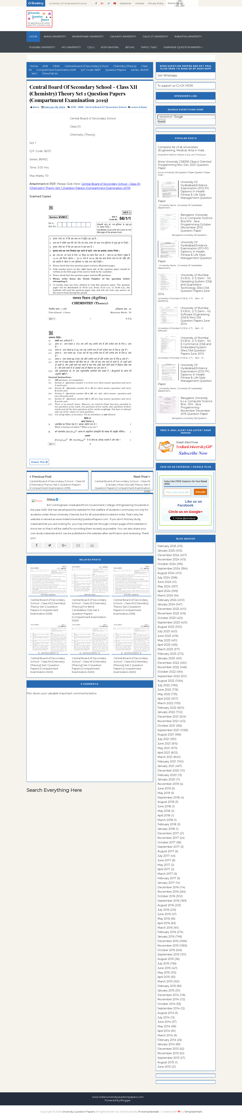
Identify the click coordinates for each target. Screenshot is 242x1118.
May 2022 (163, 694)
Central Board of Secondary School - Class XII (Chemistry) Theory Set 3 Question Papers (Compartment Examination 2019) (47, 606)
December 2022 (168, 663)
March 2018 (165, 820)
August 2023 (165, 627)
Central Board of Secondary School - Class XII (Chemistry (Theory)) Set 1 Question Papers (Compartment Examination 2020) (47, 665)
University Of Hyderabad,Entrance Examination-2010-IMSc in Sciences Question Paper (68, 4)
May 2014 (163, 1026)
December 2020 (168, 770)
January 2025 (166, 550)
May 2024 (164, 586)
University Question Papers (78, 1111)
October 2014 (166, 1004)
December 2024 (168, 555)
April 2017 (163, 869)
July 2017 (163, 856)
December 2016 (168, 887)
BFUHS (130, 47)
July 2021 (163, 739)
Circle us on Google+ (185, 512)
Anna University (55, 36)
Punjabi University (42, 47)
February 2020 (167, 775)
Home (33, 36)
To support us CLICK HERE (175, 85)
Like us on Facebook (190, 503)
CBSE (81, 107)
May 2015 (163, 972)
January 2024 (166, 604)
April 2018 (163, 815)
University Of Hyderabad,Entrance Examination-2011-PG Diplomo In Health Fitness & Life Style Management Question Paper (185, 252)
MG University (71, 47)
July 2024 (163, 577)
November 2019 (168, 784)
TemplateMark (193, 1111)
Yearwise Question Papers (182, 47)
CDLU (91, 47)
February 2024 (167, 600)
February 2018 (166, 824)
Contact (139, 3)
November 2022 (168, 667)
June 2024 (164, 582)
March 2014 (165, 1035)
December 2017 (168, 833)
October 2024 (166, 564)
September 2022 (168, 676)
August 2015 (165, 959)
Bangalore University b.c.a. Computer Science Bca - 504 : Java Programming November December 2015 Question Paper (197, 406)
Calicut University (155, 36)
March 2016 (165, 927)
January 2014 (166, 1044)
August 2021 (165, 734)
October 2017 (166, 842)
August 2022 (165, 680)
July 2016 (163, 909)
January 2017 (166, 882)
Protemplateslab (148, 1111)
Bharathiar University (88, 36)
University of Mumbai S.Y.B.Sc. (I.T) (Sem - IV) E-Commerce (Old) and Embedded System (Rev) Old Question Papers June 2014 (196, 345)
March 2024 (165, 595)
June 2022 (164, 689)
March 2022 (165, 703)
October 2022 (166, 671)
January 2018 (166, 829)
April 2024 (164, 591)
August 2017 (165, 851)
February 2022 (166, 707)
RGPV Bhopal (110, 47)
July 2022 (163, 685)
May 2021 (163, 748)
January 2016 (166, 936)
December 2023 (168, 609)
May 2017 (163, 865)
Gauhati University (123, 36)
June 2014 (164, 1021)
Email (204, 481)
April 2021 (163, 752)
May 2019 (163, 793)
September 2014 (168, 1008)
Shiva (51, 499)
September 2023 (168, 622)
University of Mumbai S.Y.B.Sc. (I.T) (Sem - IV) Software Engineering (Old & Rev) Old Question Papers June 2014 (196, 316)
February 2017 (166, 878)
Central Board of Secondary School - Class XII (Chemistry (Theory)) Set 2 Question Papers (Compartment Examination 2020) (130, 665)
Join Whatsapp (167, 75)
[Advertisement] (48, 124)
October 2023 (166, 618)
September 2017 (168, 846)
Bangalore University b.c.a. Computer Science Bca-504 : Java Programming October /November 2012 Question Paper (197, 222)
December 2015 (167, 941)
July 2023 (163, 631)
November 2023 (168, 613)
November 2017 (168, 838)
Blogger (125, 1100)
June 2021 (164, 743)
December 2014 (168, 995)
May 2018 (163, 811)
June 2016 (164, 914)
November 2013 (168, 1053)
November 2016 (168, 891)
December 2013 (168, 1048)
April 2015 (163, 977)
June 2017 (164, 860)
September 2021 (168, 730)
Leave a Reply (139, 107)
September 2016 (168, 900)
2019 (73, 107)
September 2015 (168, 954)
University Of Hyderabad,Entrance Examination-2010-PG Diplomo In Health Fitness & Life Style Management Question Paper (185, 374)
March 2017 (165, 873)
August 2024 (166, 573)
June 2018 (164, 806)
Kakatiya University (188, 36)
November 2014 (168, 999)
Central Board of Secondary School (105, 107)
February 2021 (166, 761)
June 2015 (164, 968)
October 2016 (166, 896)
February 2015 (166, 986)
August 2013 (165, 1062)
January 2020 (166, 779)
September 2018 (168, 797)
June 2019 (164, 788)
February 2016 (166, 932)
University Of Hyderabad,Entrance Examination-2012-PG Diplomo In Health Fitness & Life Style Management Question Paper (185, 191)
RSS (167, 484)
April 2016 (163, 923)
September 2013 (168, 1058)
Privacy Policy (156, 3)
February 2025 (166, 546)
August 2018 (165, 802)
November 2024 (168, 559)
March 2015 (164, 981)
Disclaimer (125, 3)
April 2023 (163, 644)
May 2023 (163, 640)
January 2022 (166, 712)
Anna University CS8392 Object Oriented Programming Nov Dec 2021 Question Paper (184, 165)
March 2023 (165, 649)
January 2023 (166, 658)
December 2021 (168, 716)
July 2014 (163, 1017)
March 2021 (165, 757)
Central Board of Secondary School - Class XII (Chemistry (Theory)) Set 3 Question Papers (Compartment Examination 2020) (89, 665)
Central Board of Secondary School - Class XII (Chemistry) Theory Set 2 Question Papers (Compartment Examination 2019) (57, 484)
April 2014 (163, 1031)
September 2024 (168, 568)
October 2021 (166, 725)
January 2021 (166, 766)
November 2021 (168, 721)
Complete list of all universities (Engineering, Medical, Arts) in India (181, 148)
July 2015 (163, 963)
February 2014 (166, 1040)
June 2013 (164, 1066)
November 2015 (167, 945)
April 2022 (163, 698)
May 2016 (163, 918)
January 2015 (165, 990)
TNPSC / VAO (149, 47)
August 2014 (165, 1013)
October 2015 (166, 950)
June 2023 (164, 636)
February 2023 (166, 653)
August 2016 (165, 905)
